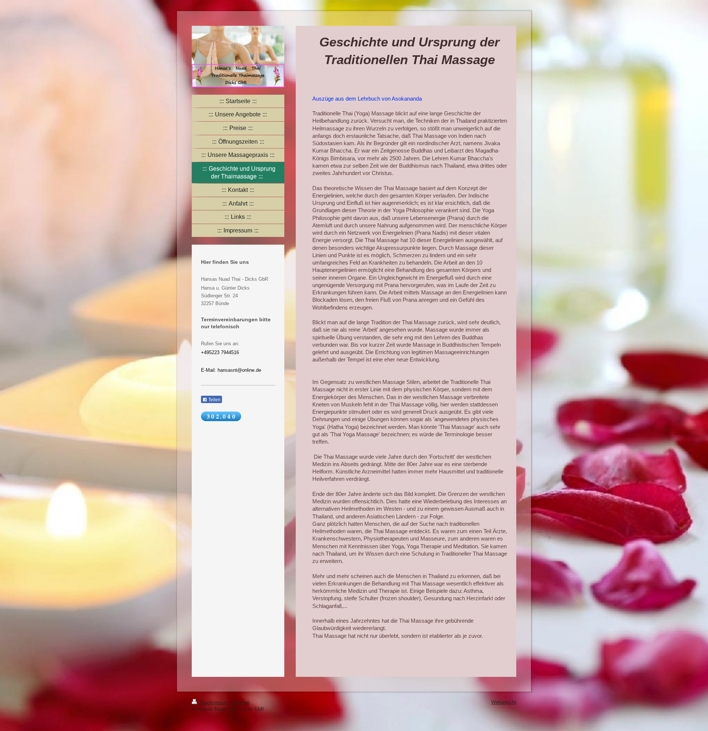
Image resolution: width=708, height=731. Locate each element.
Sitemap (241, 702)
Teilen (214, 399)
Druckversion (213, 702)
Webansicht (503, 702)
